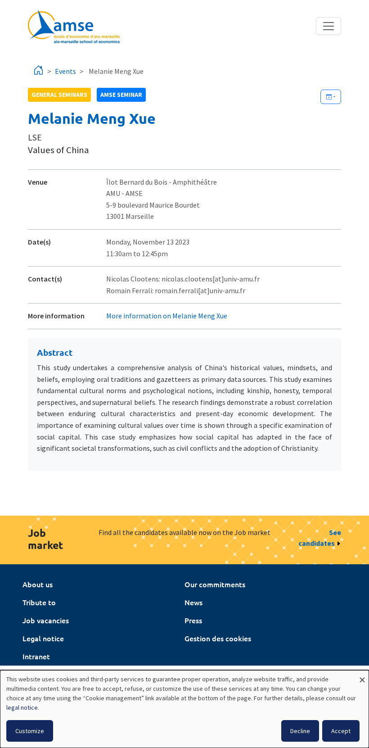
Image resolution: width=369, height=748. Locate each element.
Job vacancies (45, 620)
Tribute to (39, 602)
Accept (341, 731)
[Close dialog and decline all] (362, 675)
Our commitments (214, 584)
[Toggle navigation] (328, 26)
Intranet (36, 656)
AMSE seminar (121, 95)
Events (65, 71)
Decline (300, 731)
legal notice (22, 707)
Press (193, 620)
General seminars (59, 95)
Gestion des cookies (217, 638)
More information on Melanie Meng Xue (166, 315)
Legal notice (43, 638)
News (193, 602)
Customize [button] (29, 731)
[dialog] (184, 709)
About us (37, 584)
